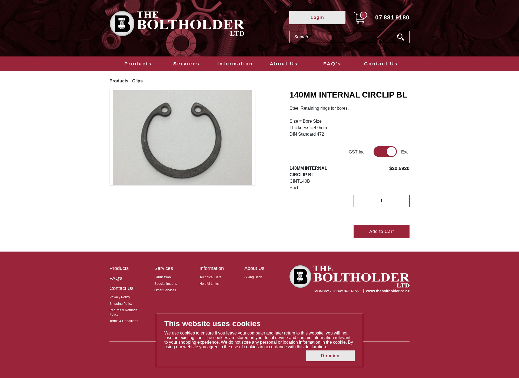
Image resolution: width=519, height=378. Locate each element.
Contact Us (381, 63)
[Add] (403, 201)
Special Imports (165, 284)
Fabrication (162, 277)
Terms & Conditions (123, 321)
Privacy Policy (119, 297)
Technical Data (210, 277)
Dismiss (330, 355)
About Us (284, 63)
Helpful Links (209, 284)
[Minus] (359, 201)
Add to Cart (381, 231)
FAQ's (332, 63)
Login (317, 17)
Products (138, 63)
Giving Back (253, 277)
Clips (137, 81)
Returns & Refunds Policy (123, 312)
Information (235, 63)
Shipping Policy (120, 304)
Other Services (165, 290)
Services (186, 63)
